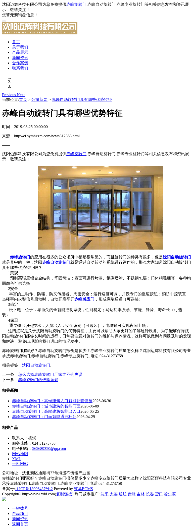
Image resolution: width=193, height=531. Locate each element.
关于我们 (20, 47)
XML (16, 459)
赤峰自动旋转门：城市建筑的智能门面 (46, 406)
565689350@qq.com (49, 448)
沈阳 (105, 494)
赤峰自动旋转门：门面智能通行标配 (44, 417)
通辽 (123, 494)
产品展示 (20, 52)
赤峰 (132, 494)
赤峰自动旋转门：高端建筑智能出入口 (46, 411)
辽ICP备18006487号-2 (34, 489)
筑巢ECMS (83, 489)
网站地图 (20, 454)
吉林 (141, 494)
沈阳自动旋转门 (36, 365)
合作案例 (20, 63)
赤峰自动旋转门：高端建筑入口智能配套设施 (52, 401)
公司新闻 (39, 99)
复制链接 (64, 494)
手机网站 (20, 463)
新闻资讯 (20, 57)
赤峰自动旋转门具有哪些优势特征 (82, 99)
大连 (114, 494)
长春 (150, 494)
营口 (159, 494)
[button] (9, 95)
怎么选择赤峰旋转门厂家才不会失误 (50, 374)
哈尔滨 (170, 494)
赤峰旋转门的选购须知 (38, 380)
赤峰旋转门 (76, 4)
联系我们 (20, 68)
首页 (16, 42)
